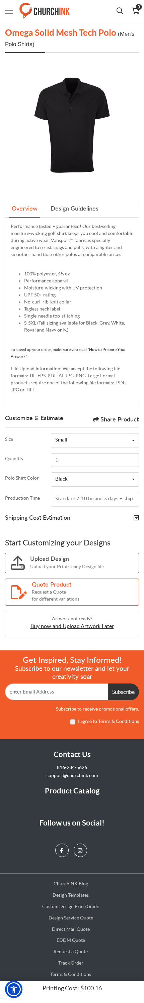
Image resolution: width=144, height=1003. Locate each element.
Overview (25, 209)
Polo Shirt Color (22, 478)
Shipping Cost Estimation (37, 518)
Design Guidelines (74, 209)
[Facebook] (62, 849)
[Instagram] (81, 849)
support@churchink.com (72, 775)
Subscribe (123, 692)
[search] (120, 10)
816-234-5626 (72, 767)
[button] (14, 989)
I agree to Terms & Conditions (108, 721)
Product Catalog (72, 790)
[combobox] (95, 440)
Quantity (14, 458)
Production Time (22, 498)
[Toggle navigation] (9, 10)
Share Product (119, 420)
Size (9, 439)
